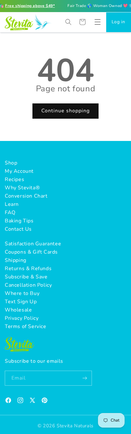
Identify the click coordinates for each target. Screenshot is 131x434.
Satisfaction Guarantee (33, 243)
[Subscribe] (85, 378)
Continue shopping (65, 110)
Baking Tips (19, 220)
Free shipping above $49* (30, 5)
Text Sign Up (21, 301)
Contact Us (18, 229)
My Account (19, 171)
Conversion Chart (26, 196)
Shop (11, 162)
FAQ (10, 212)
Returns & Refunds (28, 268)
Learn (12, 204)
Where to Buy (22, 293)
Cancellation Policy (28, 285)
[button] (98, 22)
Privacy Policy (21, 318)
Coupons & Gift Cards (31, 252)
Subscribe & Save (26, 276)
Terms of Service (25, 326)
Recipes (14, 179)
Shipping (15, 260)
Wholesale (18, 309)
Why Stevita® (22, 187)
